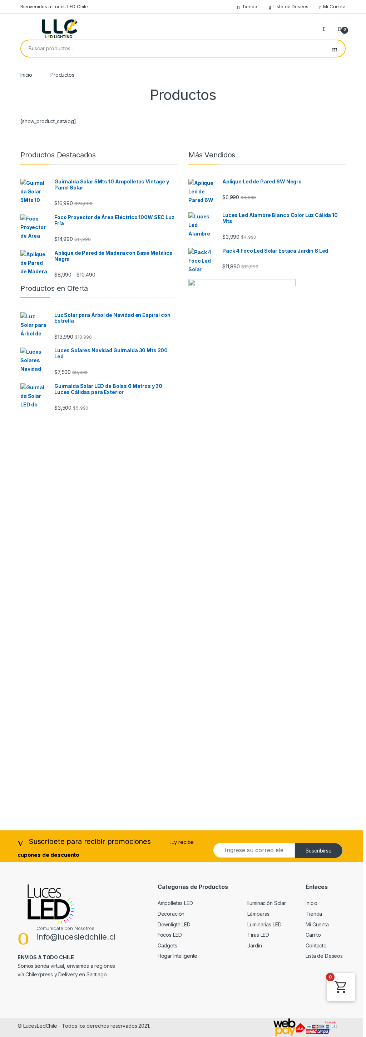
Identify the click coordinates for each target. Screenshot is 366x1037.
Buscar (335, 48)
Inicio (26, 75)
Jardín (254, 945)
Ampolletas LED (175, 903)
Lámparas (258, 914)
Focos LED (170, 935)
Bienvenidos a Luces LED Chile (54, 6)
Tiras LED (258, 935)
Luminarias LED (264, 924)
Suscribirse (319, 851)
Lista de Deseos (290, 6)
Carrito (313, 935)
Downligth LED (174, 924)
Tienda (249, 6)
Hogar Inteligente (178, 956)
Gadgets (167, 945)
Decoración (171, 914)
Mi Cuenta (334, 6)
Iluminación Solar (266, 903)
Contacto (316, 945)
